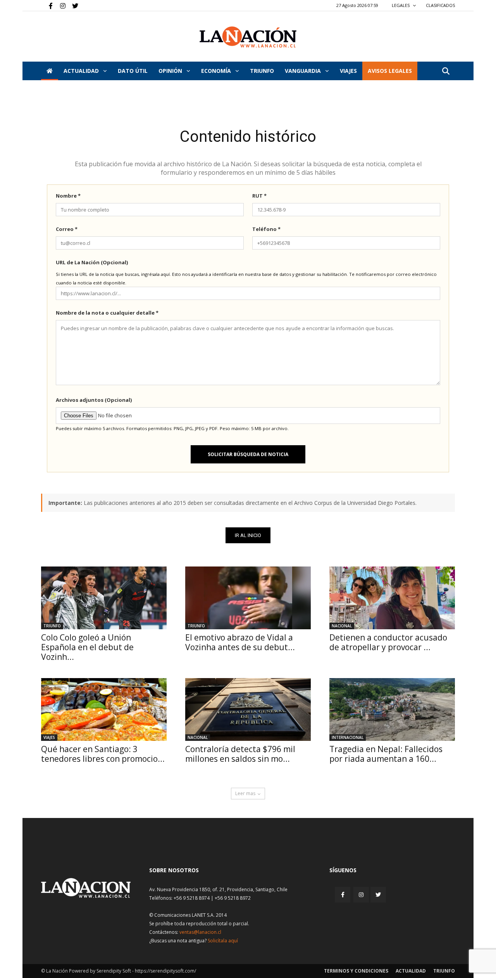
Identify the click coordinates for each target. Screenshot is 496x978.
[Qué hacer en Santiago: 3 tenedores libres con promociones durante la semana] (104, 709)
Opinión (171, 70)
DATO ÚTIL (133, 70)
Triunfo (262, 70)
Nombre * (68, 195)
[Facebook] (47, 5)
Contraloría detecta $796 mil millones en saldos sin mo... (240, 754)
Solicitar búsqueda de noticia (248, 454)
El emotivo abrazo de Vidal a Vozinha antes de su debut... (240, 642)
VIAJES (348, 70)
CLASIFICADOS (440, 5)
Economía (216, 70)
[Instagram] (59, 5)
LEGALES (401, 5)
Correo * (67, 229)
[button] (445, 71)
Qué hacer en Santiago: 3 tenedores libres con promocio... (103, 754)
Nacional (342, 625)
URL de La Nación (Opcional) (92, 262)
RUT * (259, 195)
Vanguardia (303, 70)
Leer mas (245, 793)
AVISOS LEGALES (390, 70)
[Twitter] (72, 5)
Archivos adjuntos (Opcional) (94, 399)
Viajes (49, 737)
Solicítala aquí (223, 940)
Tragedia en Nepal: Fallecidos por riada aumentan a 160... (386, 754)
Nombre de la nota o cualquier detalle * (107, 312)
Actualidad (82, 70)
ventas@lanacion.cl (200, 932)
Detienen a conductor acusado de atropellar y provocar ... (388, 642)
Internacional (347, 737)
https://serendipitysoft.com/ (165, 971)
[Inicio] (49, 71)
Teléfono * (266, 229)
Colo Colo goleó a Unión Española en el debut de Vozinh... (87, 647)
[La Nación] (248, 37)
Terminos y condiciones (356, 971)
